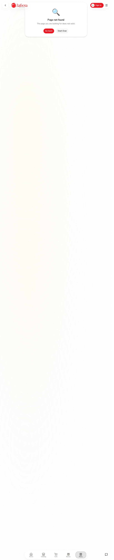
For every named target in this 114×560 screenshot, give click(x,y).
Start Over (62, 31)
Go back (48, 31)
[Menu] (106, 5)
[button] (106, 554)
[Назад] (5, 5)
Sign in (98, 5)
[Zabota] (19, 5)
